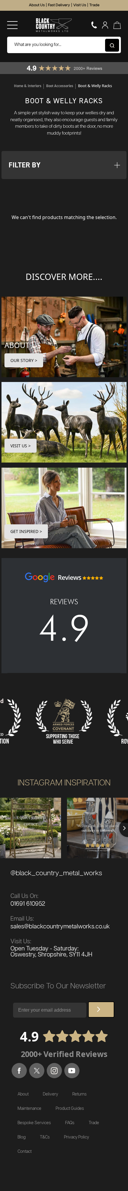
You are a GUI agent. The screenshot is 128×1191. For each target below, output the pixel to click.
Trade (94, 5)
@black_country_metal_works (56, 873)
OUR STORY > (23, 360)
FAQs (69, 1123)
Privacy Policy (76, 1137)
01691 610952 (27, 904)
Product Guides (70, 1109)
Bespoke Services (34, 1123)
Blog (22, 1137)
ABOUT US (22, 345)
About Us (37, 5)
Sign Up (101, 1010)
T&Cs (45, 1137)
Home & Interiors (27, 85)
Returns (79, 1094)
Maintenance (29, 1109)
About (23, 1094)
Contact (25, 1152)
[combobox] (64, 45)
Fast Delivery (59, 5)
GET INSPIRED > (26, 531)
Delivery (50, 1094)
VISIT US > (20, 446)
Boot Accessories (59, 85)
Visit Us (79, 5)
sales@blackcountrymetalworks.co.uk (60, 927)
